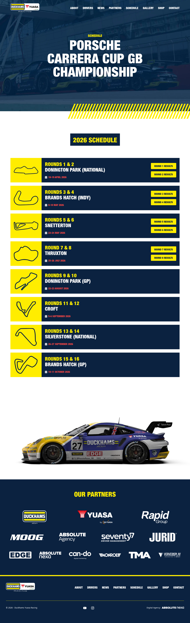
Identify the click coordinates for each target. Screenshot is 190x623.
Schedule (132, 8)
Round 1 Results (163, 166)
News (101, 8)
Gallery (148, 8)
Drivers (88, 8)
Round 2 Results (163, 174)
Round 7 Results (163, 249)
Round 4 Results (163, 202)
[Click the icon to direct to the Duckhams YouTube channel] (85, 608)
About (74, 8)
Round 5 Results (163, 221)
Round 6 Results (163, 230)
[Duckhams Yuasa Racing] (24, 7)
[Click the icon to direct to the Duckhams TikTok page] (100, 608)
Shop (161, 8)
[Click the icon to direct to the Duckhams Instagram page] (92, 608)
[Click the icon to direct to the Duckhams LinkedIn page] (108, 608)
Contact (174, 8)
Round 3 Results (163, 194)
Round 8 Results (163, 258)
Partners (115, 8)
